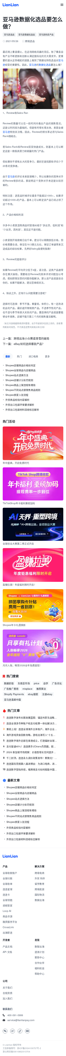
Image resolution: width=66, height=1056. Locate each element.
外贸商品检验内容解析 (17, 399)
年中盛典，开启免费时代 (16, 462)
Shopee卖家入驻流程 (16, 394)
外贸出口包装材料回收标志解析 (22, 409)
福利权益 (39, 968)
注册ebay (47, 694)
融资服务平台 (10, 921)
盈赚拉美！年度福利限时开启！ (19, 584)
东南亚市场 (24, 683)
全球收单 (7, 883)
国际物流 (39, 894)
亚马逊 (32, 64)
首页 (10, 4)
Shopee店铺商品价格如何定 (20, 365)
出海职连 (7, 932)
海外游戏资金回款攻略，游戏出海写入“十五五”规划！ (30, 735)
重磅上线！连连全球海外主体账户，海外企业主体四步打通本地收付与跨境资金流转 (30, 729)
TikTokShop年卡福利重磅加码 (19, 503)
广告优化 (57, 683)
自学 (45, 683)
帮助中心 (39, 973)
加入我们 (7, 998)
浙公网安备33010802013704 (16, 1051)
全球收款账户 (10, 873)
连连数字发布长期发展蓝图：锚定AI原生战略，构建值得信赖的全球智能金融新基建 (30, 717)
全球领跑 (7, 900)
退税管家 (7, 905)
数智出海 (39, 946)
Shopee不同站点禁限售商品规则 (22, 390)
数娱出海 (39, 900)
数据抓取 (9, 683)
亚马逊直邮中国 (12, 699)
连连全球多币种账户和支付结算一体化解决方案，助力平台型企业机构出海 (30, 723)
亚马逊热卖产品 (46, 34)
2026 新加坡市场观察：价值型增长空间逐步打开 (30, 752)
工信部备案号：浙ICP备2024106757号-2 (22, 1048)
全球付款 (7, 878)
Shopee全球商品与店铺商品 (20, 370)
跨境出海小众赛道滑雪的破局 (31, 338)
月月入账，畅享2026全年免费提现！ (22, 665)
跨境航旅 (39, 889)
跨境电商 (39, 873)
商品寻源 (7, 916)
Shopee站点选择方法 (16, 375)
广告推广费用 (11, 688)
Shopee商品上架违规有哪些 (20, 385)
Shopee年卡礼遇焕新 (14, 625)
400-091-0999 (15, 1015)
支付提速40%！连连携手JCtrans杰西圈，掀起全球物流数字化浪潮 (30, 746)
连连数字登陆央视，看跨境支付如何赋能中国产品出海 (30, 769)
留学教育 (39, 883)
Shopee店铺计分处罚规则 (19, 380)
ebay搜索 (33, 694)
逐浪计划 (39, 952)
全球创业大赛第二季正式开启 (18, 543)
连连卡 (6, 894)
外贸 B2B (40, 878)
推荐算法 (41, 688)
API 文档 (7, 952)
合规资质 (7, 993)
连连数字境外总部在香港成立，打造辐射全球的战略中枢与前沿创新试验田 (30, 740)
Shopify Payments (14, 694)
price (36, 683)
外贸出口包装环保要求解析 (19, 404)
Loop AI (7, 911)
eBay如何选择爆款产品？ (29, 344)
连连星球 (7, 889)
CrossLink (8, 927)
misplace (27, 688)
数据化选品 (45, 64)
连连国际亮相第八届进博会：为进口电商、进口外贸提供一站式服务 (30, 763)
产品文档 (7, 946)
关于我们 (7, 987)
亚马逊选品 (9, 34)
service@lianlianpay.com (21, 1020)
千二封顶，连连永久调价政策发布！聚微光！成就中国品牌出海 (30, 758)
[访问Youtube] (27, 1031)
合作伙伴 (39, 962)
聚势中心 (39, 957)
